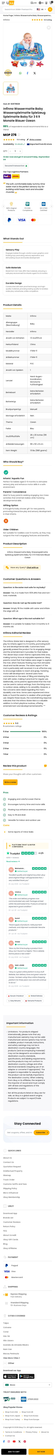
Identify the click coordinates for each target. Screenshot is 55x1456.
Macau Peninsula (11, 1353)
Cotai (5, 1332)
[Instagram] (10, 1441)
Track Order (9, 1179)
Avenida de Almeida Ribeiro (16, 1345)
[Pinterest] (26, 1441)
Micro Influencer (10, 1193)
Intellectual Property (12, 1171)
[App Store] (11, 1377)
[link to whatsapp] (20, 73)
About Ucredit (9, 1235)
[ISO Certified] (28, 1399)
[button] (34, 2)
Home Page (8, 15)
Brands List (8, 1217)
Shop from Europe (31, 1419)
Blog (5, 1244)
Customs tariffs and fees (15, 1184)
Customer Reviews (11, 1222)
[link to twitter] (35, 73)
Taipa (6, 1323)
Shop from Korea (31, 1416)
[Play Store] (26, 1377)
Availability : (9, 144)
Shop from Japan (12, 1416)
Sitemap (7, 1175)
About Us (7, 1158)
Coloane (7, 1327)
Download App (10, 1213)
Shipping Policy (10, 1188)
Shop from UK (27, 1412)
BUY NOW (41, 1452)
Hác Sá (6, 1336)
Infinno (6, 19)
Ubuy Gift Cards (10, 1239)
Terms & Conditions (13, 1432)
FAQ (5, 1231)
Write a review (10, 782)
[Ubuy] (10, 3)
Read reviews (12, 861)
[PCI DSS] (9, 1399)
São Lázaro (8, 1340)
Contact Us (8, 1162)
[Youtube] (15, 1441)
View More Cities (11, 1358)
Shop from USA (11, 1412)
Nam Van (7, 1349)
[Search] (50, 9)
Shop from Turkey (12, 1419)
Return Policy (9, 1226)
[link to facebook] (27, 73)
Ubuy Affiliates (10, 1248)
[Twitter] (21, 1441)
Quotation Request (12, 1166)
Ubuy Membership (11, 1197)
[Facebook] (5, 1441)
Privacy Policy (31, 1432)
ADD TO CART (14, 1452)
